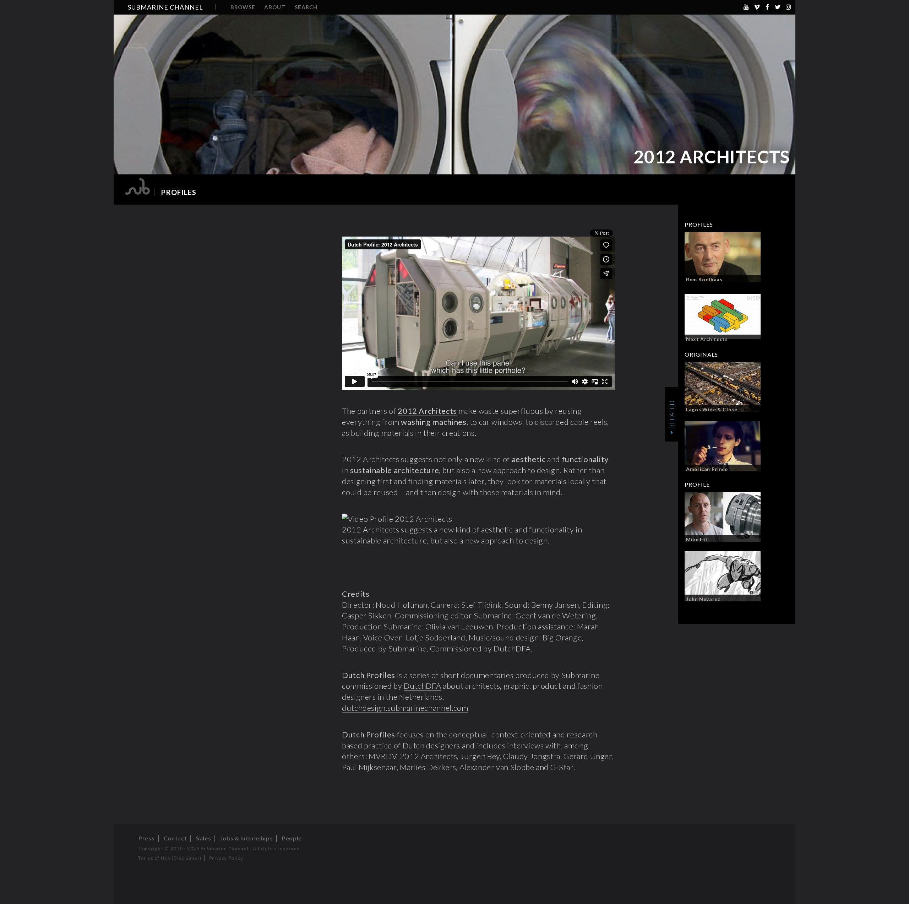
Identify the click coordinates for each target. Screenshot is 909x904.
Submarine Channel (165, 7)
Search (306, 7)
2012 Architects (427, 411)
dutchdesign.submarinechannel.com (405, 708)
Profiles (178, 192)
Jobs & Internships (246, 838)
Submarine (580, 675)
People (292, 838)
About (274, 7)
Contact (175, 838)
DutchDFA (422, 686)
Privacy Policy (226, 858)
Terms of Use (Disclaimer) (169, 858)
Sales (203, 838)
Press (146, 838)
